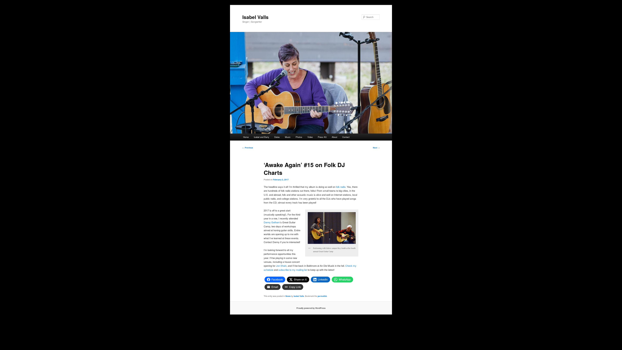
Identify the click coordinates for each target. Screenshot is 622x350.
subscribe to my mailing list (292, 269)
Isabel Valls (255, 16)
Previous (247, 147)
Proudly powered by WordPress (311, 308)
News (288, 296)
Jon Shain (281, 265)
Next (376, 147)
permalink (322, 296)
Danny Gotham (272, 222)
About (334, 137)
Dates (277, 137)
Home (246, 137)
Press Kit (322, 137)
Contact (346, 137)
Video (310, 137)
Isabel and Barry (261, 137)
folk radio (341, 186)
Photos (299, 137)
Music (288, 137)
